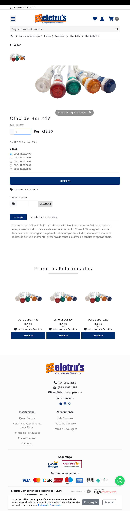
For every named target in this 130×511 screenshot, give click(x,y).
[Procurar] (117, 29)
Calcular (45, 203)
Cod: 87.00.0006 (22, 168)
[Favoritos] (95, 18)
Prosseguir (90, 502)
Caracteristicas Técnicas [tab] (43, 217)
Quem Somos (27, 418)
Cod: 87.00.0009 (22, 165)
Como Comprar (27, 438)
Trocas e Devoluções (65, 429)
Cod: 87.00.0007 (22, 157)
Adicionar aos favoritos (26, 189)
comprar (28, 335)
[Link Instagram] (65, 403)
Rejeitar (109, 502)
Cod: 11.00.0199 (22, 153)
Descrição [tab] (18, 217)
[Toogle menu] (13, 19)
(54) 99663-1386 (67, 387)
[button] (113, 18)
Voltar (17, 44)
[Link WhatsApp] (69, 403)
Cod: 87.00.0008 (22, 161)
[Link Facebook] (60, 403)
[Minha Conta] (102, 19)
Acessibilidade (22, 7)
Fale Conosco (65, 418)
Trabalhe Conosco (65, 423)
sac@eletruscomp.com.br (67, 392)
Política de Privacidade (27, 432)
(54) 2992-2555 (67, 382)
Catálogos (27, 443)
